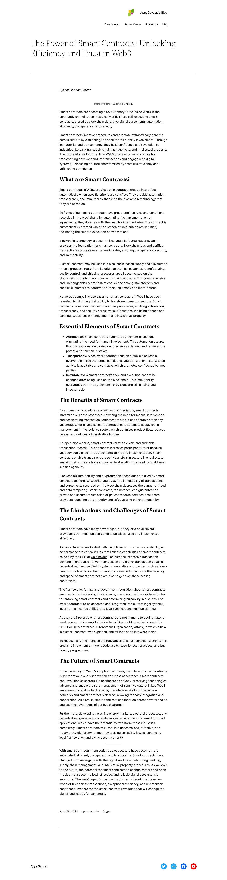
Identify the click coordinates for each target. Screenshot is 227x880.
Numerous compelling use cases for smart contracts (96, 296)
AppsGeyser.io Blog (154, 12)
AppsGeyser (39, 866)
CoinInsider (99, 557)
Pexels (128, 103)
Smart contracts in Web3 (77, 189)
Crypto (107, 811)
